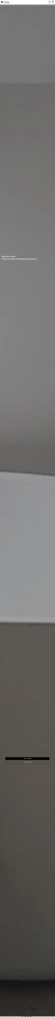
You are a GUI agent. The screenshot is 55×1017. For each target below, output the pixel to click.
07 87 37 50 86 (27, 758)
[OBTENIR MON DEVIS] (49, 2)
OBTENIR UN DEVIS (27, 762)
